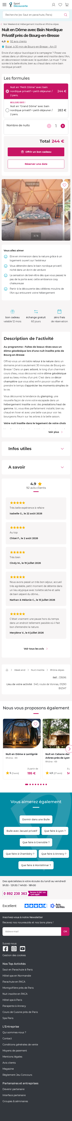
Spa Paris (8, 1018)
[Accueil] (7, 670)
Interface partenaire (14, 1095)
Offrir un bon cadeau (38, 151)
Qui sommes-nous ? (14, 1032)
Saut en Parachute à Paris (18, 969)
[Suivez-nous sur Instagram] (14, 949)
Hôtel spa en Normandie (17, 975)
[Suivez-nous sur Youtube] (22, 949)
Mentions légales (12, 1056)
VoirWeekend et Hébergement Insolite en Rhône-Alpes (31, 24)
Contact (7, 1038)
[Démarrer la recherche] (65, 15)
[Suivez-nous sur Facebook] (5, 949)
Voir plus (53, 432)
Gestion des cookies (14, 955)
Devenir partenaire (13, 1089)
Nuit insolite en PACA (15, 993)
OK (65, 931)
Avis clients (9, 1062)
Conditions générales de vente (20, 1044)
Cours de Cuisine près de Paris (20, 1012)
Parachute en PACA (14, 981)
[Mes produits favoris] (60, 4)
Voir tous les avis (34, 648)
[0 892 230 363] (36, 893)
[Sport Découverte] (18, 5)
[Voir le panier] (66, 4)
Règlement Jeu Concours (17, 1074)
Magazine (8, 1068)
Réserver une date (36, 164)
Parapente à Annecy (14, 1006)
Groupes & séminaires (15, 1101)
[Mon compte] (53, 4)
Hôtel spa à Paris (12, 999)
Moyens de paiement (15, 1050)
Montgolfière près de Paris (18, 987)
